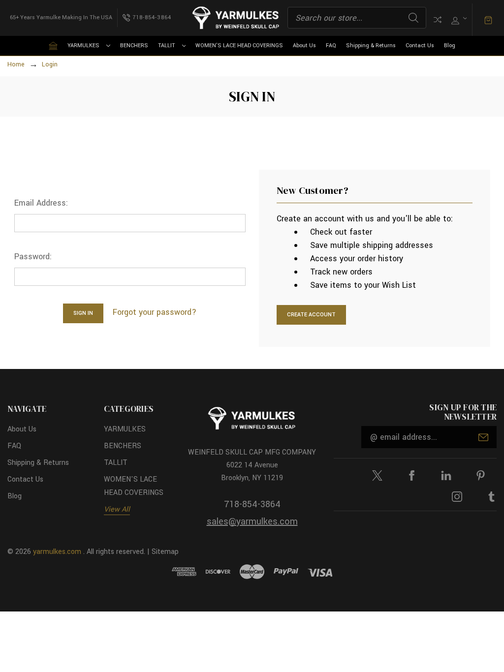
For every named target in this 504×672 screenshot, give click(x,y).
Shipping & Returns (371, 45)
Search (413, 17)
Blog (449, 45)
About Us (304, 45)
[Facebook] (412, 475)
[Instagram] (457, 496)
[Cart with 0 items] (488, 19)
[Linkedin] (446, 475)
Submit (483, 437)
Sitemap (165, 552)
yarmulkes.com (57, 552)
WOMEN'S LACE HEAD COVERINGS (239, 45)
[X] (377, 475)
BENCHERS (134, 45)
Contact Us (420, 45)
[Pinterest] (480, 475)
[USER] (458, 18)
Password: (33, 256)
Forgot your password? (154, 312)
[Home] (53, 45)
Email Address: (41, 203)
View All (117, 509)
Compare (437, 20)
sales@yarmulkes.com (252, 521)
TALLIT (166, 45)
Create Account (311, 314)
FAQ (331, 45)
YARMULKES (83, 45)
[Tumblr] (491, 496)
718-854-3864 (252, 504)
